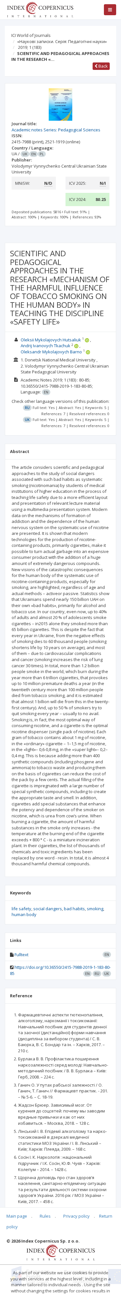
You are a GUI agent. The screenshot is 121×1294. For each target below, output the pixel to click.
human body (24, 914)
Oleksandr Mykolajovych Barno (51, 352)
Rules (45, 1216)
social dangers (47, 909)
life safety (21, 909)
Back (102, 66)
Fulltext (21, 954)
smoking (95, 909)
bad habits (74, 909)
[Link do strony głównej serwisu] (40, 9)
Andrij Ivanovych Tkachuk (45, 345)
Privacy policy (76, 1216)
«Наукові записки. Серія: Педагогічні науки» (62, 41)
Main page (16, 1216)
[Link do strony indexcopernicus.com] (60, 1252)
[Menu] (110, 9)
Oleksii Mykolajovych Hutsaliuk (51, 340)
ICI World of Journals (31, 35)
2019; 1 (29, 47)
